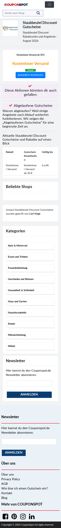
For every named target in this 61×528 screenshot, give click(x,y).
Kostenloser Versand (30, 64)
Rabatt (30, 70)
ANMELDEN (29, 394)
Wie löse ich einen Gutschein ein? (24, 488)
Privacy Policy (10, 479)
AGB (4, 483)
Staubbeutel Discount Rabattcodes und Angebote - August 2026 (40, 36)
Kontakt (6, 493)
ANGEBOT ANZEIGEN (30, 75)
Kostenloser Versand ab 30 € (31, 55)
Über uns (7, 474)
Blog (4, 498)
